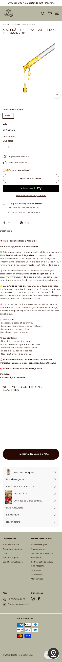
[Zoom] (57, 95)
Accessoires (36, 557)
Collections (15, 24)
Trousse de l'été (28, 24)
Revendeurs (36, 575)
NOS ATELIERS (37, 566)
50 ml (8, 115)
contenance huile (13, 109)
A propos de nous (11, 545)
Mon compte (37, 579)
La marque (36, 570)
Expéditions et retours (13, 549)
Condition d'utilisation (13, 562)
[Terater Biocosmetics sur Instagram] (33, 598)
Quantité (8, 140)
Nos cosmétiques (39, 545)
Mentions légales (11, 557)
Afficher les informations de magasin (24, 212)
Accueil (6, 24)
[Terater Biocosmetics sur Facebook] (39, 598)
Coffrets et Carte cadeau (42, 562)
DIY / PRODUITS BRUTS (42, 553)
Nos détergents (38, 549)
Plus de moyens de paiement (31, 195)
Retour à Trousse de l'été (33, 453)
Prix (5, 124)
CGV (5, 553)
